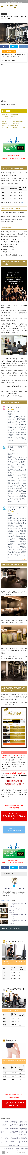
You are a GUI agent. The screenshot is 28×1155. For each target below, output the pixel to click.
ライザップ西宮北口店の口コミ (11, 123)
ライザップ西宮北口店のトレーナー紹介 (13, 121)
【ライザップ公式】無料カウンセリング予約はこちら (14, 816)
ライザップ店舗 (7, 1148)
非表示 (8, 110)
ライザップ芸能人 (16, 1148)
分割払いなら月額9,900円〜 (10, 116)
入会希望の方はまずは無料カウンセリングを (14, 127)
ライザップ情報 (24, 1148)
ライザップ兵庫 (5, 900)
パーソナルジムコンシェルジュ (14, 888)
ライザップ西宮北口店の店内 (10, 125)
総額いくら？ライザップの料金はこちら (14, 829)
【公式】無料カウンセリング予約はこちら (14, 1104)
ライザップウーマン (14, 1150)
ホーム (1, 1148)
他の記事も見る (13, 1145)
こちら (21, 202)
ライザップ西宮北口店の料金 (10, 114)
